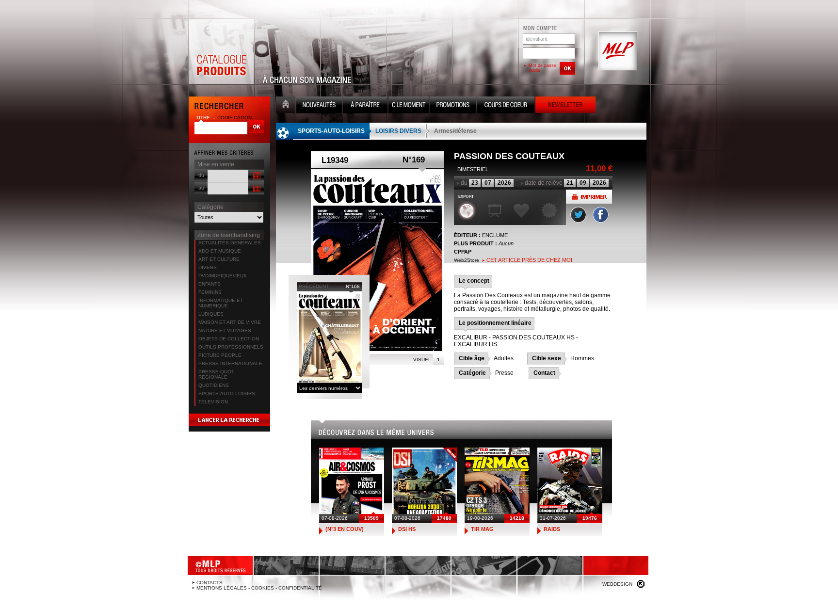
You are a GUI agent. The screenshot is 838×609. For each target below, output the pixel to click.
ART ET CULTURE (219, 259)
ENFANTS (209, 284)
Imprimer (589, 197)
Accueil (285, 105)
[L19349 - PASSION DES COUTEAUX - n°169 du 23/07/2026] (377, 260)
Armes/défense (455, 131)
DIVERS (207, 267)
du (201, 175)
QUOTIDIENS (213, 385)
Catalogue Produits (221, 51)
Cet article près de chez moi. (530, 260)
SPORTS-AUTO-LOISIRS (226, 393)
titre (203, 117)
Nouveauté (319, 105)
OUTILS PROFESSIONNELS (230, 347)
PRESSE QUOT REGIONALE (216, 374)
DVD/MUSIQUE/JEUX (222, 275)
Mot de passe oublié (542, 68)
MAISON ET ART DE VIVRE (229, 322)
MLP (616, 51)
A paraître (365, 105)
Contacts (209, 582)
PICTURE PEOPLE (220, 355)
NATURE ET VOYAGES (224, 330)
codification (234, 117)
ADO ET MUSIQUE (219, 251)
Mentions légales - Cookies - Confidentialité (259, 588)
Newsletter (565, 105)
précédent (314, 286)
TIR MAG (482, 529)
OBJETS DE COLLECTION (228, 338)
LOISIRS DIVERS (398, 131)
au (201, 188)
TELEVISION (213, 401)
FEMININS (210, 292)
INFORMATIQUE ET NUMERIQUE (220, 303)
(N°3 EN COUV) (344, 529)
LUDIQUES (211, 314)
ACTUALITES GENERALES (229, 242)
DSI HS (407, 529)
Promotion (453, 105)
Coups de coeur (505, 105)
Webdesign (617, 584)
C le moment (408, 105)
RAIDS (552, 529)
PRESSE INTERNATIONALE (230, 363)
